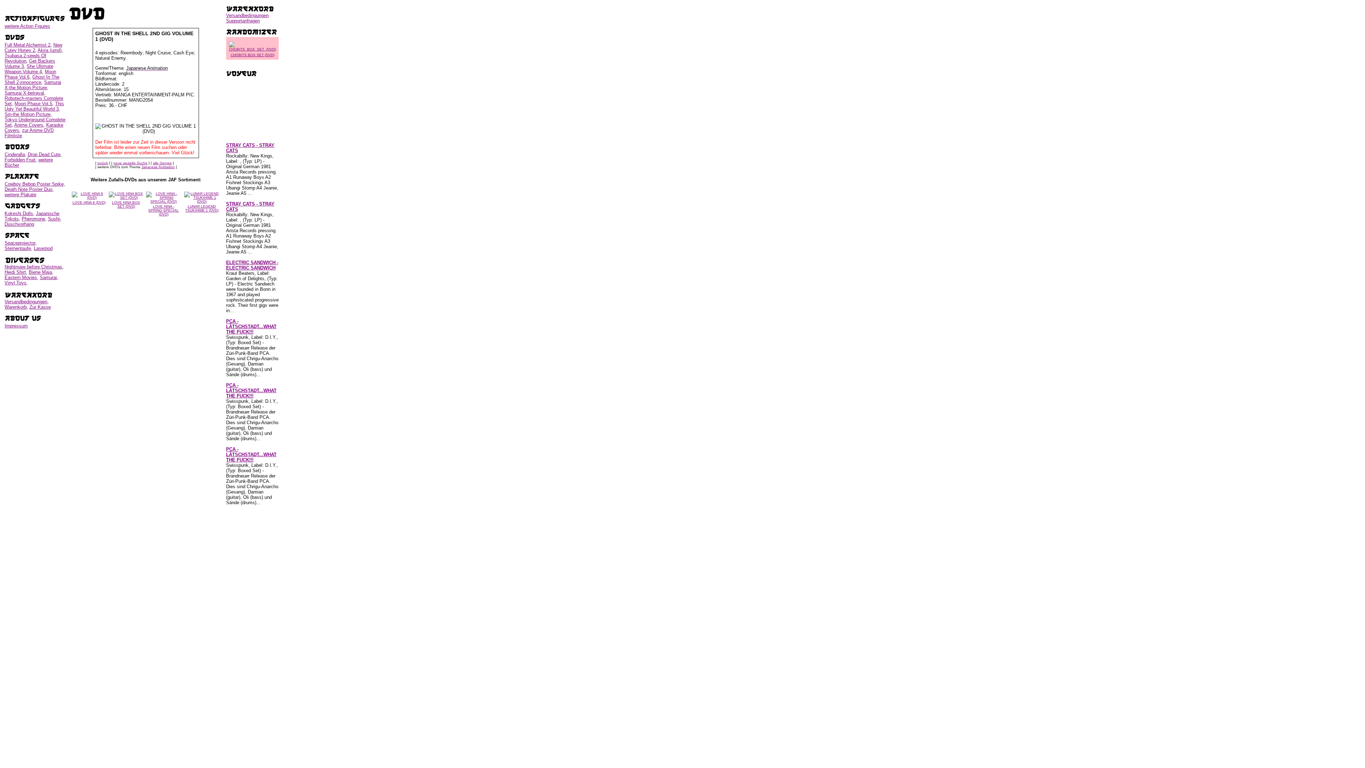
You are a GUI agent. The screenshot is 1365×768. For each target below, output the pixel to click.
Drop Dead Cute (44, 154)
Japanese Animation (158, 167)
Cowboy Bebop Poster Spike (34, 184)
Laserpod (43, 248)
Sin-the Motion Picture (27, 114)
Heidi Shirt (15, 272)
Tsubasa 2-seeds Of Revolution (25, 58)
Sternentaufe (18, 248)
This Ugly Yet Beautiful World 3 (34, 106)
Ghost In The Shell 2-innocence (32, 79)
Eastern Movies (21, 277)
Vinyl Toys (15, 283)
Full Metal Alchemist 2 (27, 45)
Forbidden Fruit (20, 159)
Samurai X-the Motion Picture (33, 85)
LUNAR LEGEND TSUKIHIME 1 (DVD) (202, 208)
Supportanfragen (243, 20)
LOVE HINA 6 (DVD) (89, 202)
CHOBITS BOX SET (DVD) (252, 55)
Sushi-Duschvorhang (33, 221)
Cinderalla (15, 154)
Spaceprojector (20, 243)
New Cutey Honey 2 (33, 47)
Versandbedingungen (26, 301)
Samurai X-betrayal (24, 93)
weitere (27, 26)
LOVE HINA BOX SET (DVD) (126, 204)
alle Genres (162, 163)
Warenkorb (16, 307)
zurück (102, 163)
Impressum (16, 326)
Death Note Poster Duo (28, 189)
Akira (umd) (49, 50)
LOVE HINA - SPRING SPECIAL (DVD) (163, 210)
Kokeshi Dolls (19, 213)
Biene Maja (40, 272)
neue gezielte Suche (130, 163)
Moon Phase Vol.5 (33, 103)
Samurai (48, 277)
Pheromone (33, 219)
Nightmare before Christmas (33, 267)
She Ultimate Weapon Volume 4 (29, 69)
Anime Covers (28, 125)
